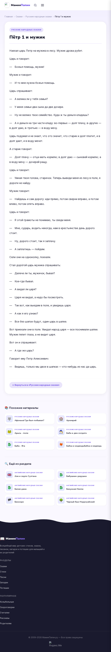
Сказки (19, 16)
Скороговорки (7, 607)
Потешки (4, 588)
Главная (9, 16)
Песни (3, 577)
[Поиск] (35, 5)
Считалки (4, 612)
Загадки (4, 582)
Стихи (3, 571)
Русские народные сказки (39, 16)
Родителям (5, 623)
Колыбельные (7, 602)
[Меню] (42, 5)
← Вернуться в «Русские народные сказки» (35, 385)
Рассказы (4, 618)
